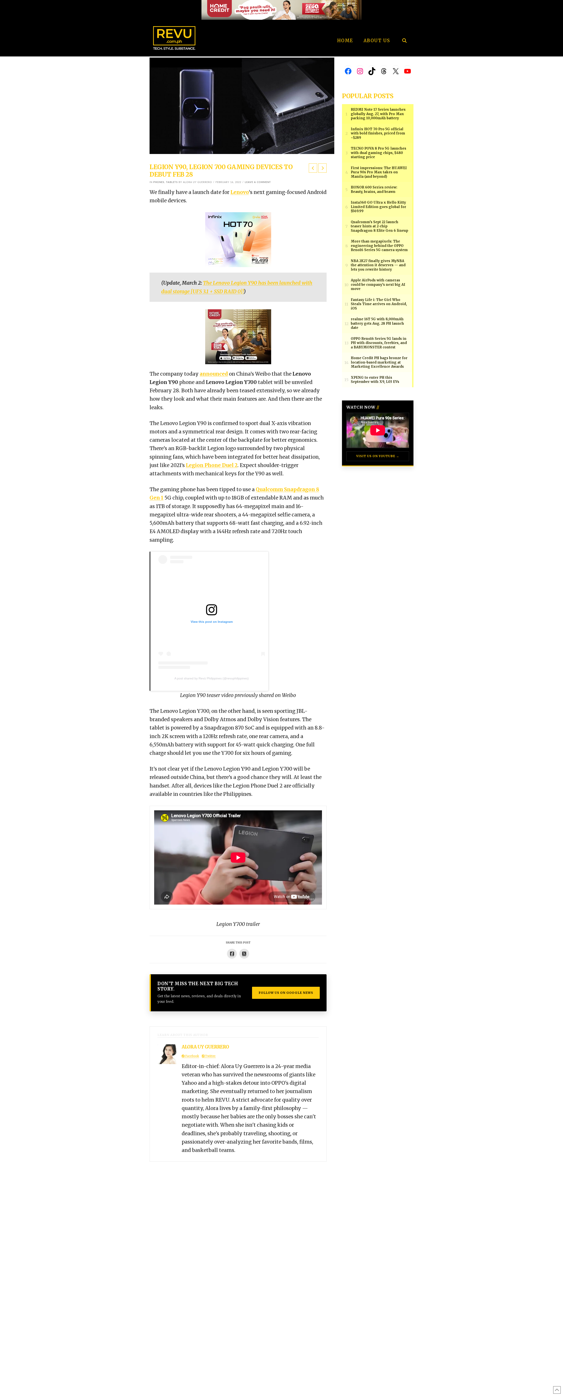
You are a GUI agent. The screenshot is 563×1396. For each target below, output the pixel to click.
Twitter (210, 1056)
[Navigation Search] (404, 28)
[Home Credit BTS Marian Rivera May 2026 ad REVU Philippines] (238, 336)
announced (214, 374)
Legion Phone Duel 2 (212, 465)
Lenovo (239, 192)
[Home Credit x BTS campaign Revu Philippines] (281, 9)
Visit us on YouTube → (377, 456)
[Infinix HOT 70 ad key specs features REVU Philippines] (238, 239)
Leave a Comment (258, 182)
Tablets (172, 182)
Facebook (192, 1056)
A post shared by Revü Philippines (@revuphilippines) (211, 678)
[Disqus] (238, 1216)
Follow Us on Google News (286, 993)
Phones (158, 182)
